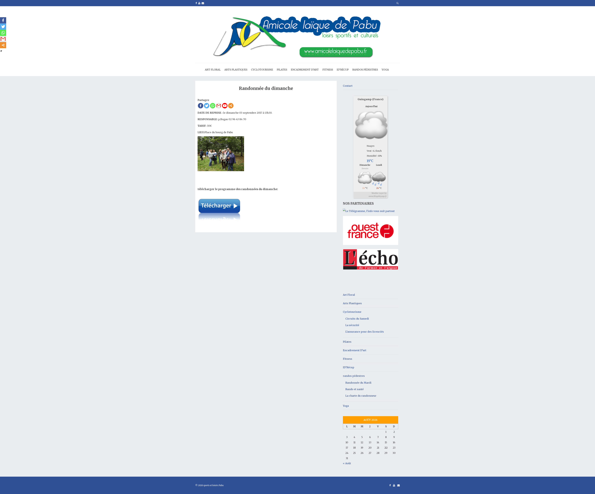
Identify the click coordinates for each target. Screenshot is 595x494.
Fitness (327, 69)
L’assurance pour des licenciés (364, 331)
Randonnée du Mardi (358, 382)
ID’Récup (343, 69)
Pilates (282, 69)
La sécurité (352, 325)
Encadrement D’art (305, 69)
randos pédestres (365, 69)
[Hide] (1, 51)
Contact (348, 85)
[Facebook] (200, 105)
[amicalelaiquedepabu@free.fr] (203, 3)
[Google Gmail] (218, 105)
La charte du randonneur (360, 395)
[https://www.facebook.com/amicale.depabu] (196, 3)
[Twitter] (206, 105)
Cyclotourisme (262, 69)
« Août (347, 463)
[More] (231, 105)
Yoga (385, 69)
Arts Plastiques (235, 69)
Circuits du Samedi (357, 318)
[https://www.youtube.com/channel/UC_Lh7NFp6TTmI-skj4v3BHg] (199, 3)
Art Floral (213, 69)
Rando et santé (354, 389)
